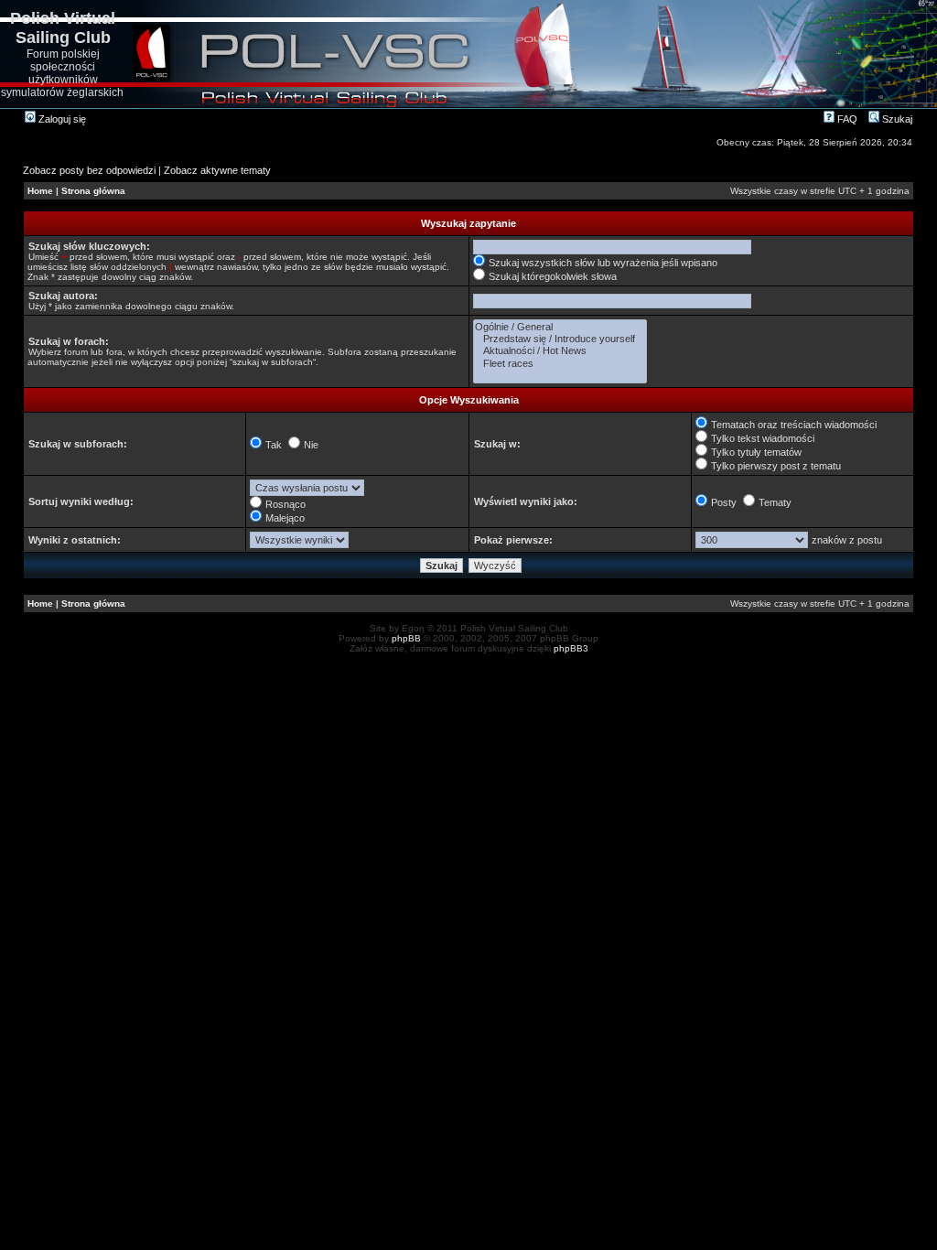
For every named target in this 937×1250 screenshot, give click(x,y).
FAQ (846, 118)
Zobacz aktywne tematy (217, 170)
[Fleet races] (560, 364)
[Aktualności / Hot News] (560, 351)
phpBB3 (571, 648)
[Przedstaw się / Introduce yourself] (560, 339)
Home (40, 191)
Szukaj (895, 118)
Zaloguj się (61, 118)
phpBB (406, 638)
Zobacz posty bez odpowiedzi (89, 170)
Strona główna (93, 191)
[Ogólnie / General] (560, 327)
